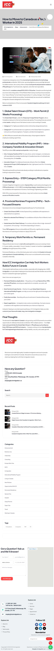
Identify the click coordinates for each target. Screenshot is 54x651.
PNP (25, 526)
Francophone (9, 526)
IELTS (6, 467)
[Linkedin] (40, 628)
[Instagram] (36, 628)
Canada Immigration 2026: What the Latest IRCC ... (25, 433)
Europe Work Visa (9, 463)
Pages (31, 609)
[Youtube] (44, 624)
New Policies (8, 482)
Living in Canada (9, 478)
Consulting (7, 459)
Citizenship (7, 455)
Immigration (8, 471)
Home (31, 603)
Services (32, 606)
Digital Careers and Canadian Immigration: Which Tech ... (27, 420)
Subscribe (49, 638)
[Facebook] (36, 624)
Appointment (33, 611)
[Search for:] (27, 395)
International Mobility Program (12, 474)
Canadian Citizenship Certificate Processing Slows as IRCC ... (28, 427)
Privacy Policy (6, 632)
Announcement (9, 448)
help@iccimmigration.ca (38, 649)
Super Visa (7, 505)
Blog (4, 626)
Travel (6, 509)
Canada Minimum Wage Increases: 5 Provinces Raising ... (27, 413)
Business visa (8, 452)
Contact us (32, 614)
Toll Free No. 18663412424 (13, 605)
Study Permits (8, 501)
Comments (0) (21, 76)
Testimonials (6, 629)
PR (30, 526)
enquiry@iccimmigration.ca (13, 380)
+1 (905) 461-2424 (11, 603)
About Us (5, 624)
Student (7, 497)
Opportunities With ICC (11, 486)
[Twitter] (40, 624)
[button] (50, 647)
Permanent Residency (10, 490)
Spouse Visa (8, 494)
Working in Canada (9, 513)
